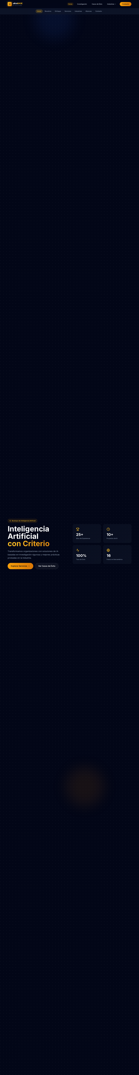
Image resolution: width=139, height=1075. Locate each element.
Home (70, 4)
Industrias (110, 4)
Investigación (82, 4)
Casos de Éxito (97, 4)
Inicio (39, 11)
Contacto (98, 11)
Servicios (68, 11)
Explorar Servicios (19, 566)
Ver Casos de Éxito (46, 566)
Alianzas (89, 11)
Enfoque (58, 11)
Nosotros (48, 11)
